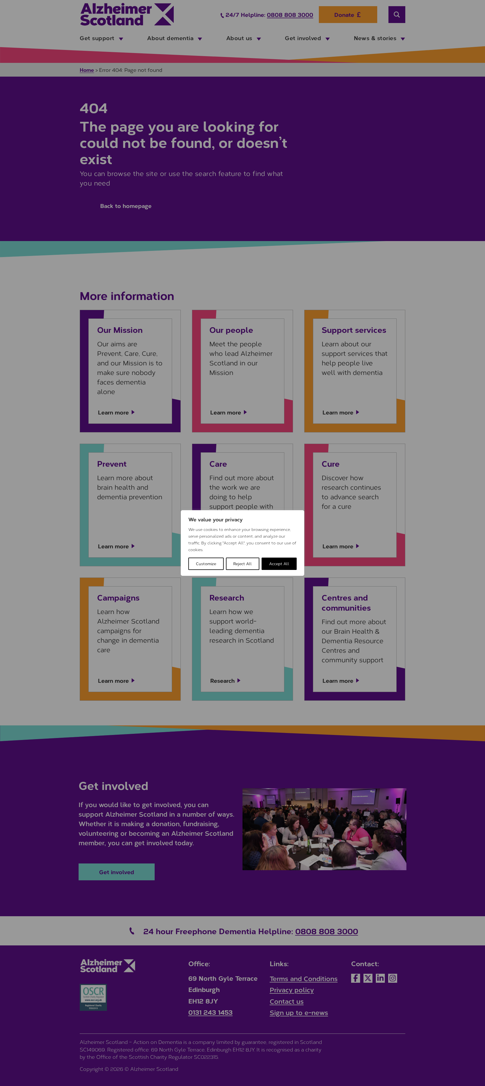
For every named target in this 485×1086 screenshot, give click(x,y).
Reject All (242, 563)
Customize (206, 563)
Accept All (279, 563)
